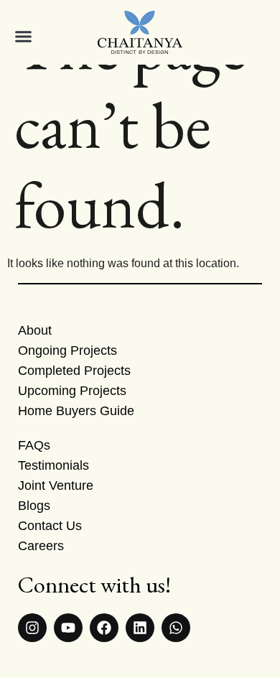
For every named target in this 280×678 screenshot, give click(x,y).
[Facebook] (104, 627)
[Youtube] (68, 627)
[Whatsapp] (176, 627)
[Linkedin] (140, 627)
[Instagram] (32, 627)
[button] (18, 36)
